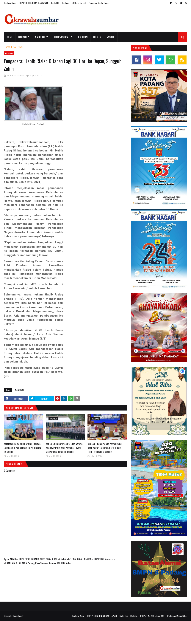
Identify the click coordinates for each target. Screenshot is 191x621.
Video (68, 563)
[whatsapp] (185, 3)
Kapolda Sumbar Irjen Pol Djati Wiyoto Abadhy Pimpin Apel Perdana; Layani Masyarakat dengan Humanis (64, 447)
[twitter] (181, 3)
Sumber (52, 563)
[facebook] (171, 3)
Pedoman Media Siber (99, 2)
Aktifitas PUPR (17, 559)
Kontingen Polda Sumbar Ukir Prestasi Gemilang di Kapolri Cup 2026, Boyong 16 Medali (22, 447)
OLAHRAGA (21, 563)
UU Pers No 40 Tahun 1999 (152, 615)
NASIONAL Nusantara (104, 559)
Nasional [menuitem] (40, 37)
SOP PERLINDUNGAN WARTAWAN (33, 2)
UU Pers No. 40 (79, 2)
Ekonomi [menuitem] (82, 37)
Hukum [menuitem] (97, 37)
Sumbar (44, 563)
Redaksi (65, 2)
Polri (37, 563)
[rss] (182, 59)
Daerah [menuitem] (22, 37)
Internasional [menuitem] (62, 37)
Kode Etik (55, 2)
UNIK (63, 563)
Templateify (18, 615)
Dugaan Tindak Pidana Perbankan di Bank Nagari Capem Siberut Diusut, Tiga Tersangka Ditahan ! (104, 447)
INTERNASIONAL (76, 559)
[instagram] (176, 3)
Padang (31, 563)
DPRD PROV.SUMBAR (50, 559)
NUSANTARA (10, 563)
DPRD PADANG (32, 559)
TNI (58, 563)
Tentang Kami (10, 2)
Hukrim (64, 559)
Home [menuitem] (9, 37)
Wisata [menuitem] (111, 37)
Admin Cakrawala (15, 75)
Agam (7, 559)
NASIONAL (18, 47)
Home (7, 47)
